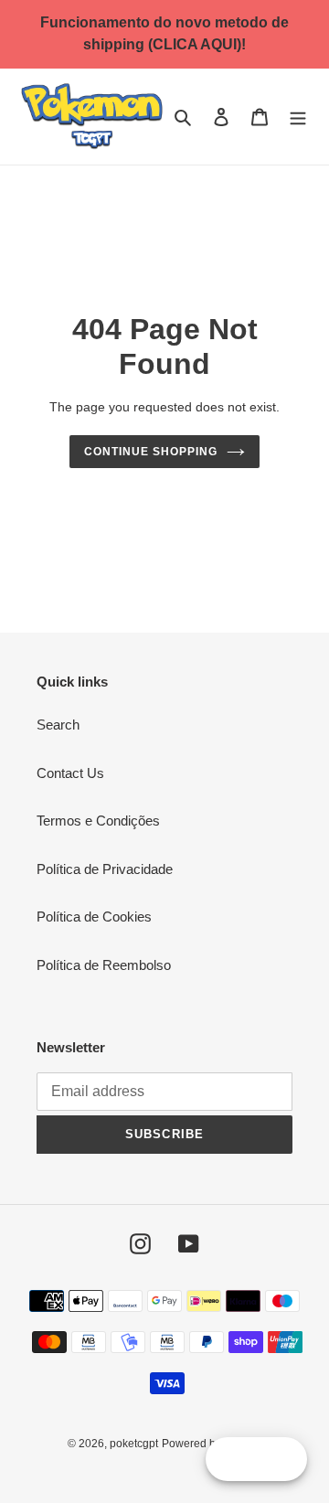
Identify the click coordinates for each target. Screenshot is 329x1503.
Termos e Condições (98, 820)
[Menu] (298, 116)
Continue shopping (151, 451)
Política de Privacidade (105, 869)
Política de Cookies (94, 916)
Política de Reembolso (104, 965)
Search (58, 724)
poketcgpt (134, 1443)
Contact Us (70, 773)
